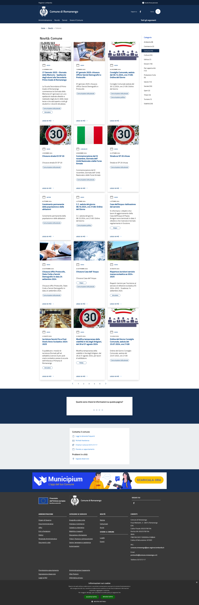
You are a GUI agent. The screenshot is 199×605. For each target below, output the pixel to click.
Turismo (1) (148, 99)
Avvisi (48, 65)
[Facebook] (139, 11)
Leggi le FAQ (43, 577)
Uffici (40, 527)
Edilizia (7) (147, 59)
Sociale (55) (148, 86)
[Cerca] (157, 11)
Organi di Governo (45, 520)
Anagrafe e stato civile (77, 520)
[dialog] (99, 592)
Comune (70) (148, 50)
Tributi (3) (147, 95)
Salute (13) (148, 82)
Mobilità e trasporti (76, 531)
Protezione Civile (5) (150, 76)
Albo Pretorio (73, 574)
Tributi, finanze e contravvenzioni (81, 539)
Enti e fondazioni (44, 531)
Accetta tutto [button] (91, 597)
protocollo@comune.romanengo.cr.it (144, 555)
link (119, 592)
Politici (41, 535)
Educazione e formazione (78, 535)
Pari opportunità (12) (149, 69)
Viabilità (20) (148, 103)
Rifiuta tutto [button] (108, 597)
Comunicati (84, 149)
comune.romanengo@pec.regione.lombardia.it (147, 547)
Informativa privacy (76, 577)
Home (43, 28)
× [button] (196, 582)
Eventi (102, 541)
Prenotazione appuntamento (49, 570)
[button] (99, 601)
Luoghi (102, 538)
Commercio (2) (149, 46)
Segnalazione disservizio (47, 574)
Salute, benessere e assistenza (80, 542)
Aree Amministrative (46, 524)
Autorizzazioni (74, 546)
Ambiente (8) (148, 42)
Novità (50, 28)
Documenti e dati (45, 542)
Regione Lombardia (45, 2)
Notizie (49, 197)
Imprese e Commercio (76, 524)
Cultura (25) (148, 55)
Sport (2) (147, 90)
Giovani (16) (148, 64)
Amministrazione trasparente (79, 570)
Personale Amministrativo (48, 539)
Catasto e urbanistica (76, 527)
